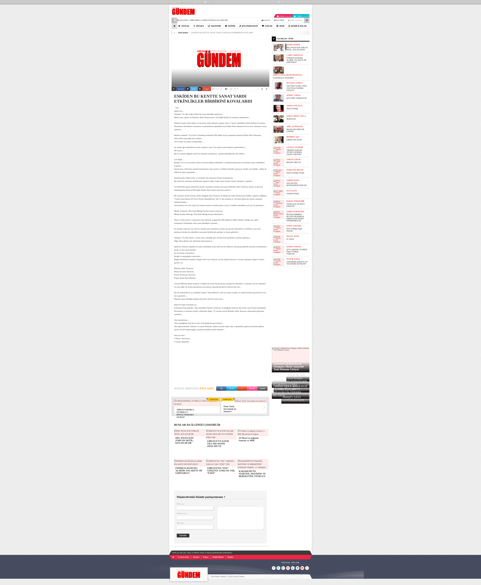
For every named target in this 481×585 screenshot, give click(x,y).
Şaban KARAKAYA (295, 212)
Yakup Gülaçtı (294, 106)
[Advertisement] (159, 42)
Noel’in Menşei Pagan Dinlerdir (294, 230)
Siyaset (200, 26)
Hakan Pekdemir (295, 201)
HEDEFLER (291, 119)
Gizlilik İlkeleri (218, 557)
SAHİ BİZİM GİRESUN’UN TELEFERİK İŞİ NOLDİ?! (296, 263)
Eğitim (231, 26)
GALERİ (285, 16)
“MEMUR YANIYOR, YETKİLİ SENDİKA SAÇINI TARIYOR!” (294, 152)
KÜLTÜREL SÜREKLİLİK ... (296, 99)
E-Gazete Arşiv (183, 557)
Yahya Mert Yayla (296, 116)
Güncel (185, 26)
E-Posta (182, 513)
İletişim (198, 2)
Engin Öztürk (293, 226)
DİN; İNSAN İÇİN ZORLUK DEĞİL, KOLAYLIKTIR (297, 49)
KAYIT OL (266, 20)
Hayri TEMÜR (293, 45)
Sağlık (268, 26)
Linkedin (262, 388)
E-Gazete (187, 2)
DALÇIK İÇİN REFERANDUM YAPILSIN (296, 184)
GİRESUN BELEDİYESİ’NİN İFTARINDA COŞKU (290, 383)
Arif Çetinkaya (294, 126)
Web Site (180, 523)
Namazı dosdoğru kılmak (295, 173)
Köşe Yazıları (183, 33)
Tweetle (231, 388)
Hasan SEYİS (292, 236)
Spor (281, 26)
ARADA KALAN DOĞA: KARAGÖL (295, 205)
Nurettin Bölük (295, 170)
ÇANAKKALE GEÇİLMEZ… (284, 78)
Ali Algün (291, 191)
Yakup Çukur (293, 159)
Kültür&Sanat (249, 26)
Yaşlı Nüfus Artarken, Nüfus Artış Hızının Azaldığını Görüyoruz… (296, 88)
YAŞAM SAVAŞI (292, 194)
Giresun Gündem (238, 576)
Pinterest (252, 388)
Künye (208, 2)
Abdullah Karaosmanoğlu (288, 75)
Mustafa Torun (294, 83)
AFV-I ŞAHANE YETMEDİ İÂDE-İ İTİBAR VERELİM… (296, 252)
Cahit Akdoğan (294, 55)
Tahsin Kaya (292, 180)
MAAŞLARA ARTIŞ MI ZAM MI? (295, 130)
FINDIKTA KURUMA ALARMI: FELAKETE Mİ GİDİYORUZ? (296, 60)
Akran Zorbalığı (292, 109)
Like (221, 388)
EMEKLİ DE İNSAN (294, 140)
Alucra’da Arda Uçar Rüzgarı (296, 376)
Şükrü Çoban (293, 95)
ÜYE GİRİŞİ (280, 20)
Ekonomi (216, 26)
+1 (242, 388)
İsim (180, 504)
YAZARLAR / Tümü (285, 39)
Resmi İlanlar (299, 26)
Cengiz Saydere (294, 147)
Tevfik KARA (293, 259)
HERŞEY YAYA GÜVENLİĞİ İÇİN (293, 398)
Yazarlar (178, 2)
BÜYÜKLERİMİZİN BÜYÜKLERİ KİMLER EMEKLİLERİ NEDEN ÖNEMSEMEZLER (295, 218)
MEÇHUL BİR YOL (294, 162)
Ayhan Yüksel (294, 247)
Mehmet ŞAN (292, 137)
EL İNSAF (290, 239)
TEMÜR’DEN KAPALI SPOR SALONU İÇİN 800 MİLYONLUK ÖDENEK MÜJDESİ (290, 391)
